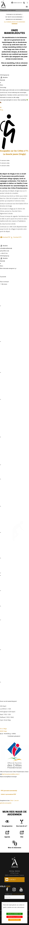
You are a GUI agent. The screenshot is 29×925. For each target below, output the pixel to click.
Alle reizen (4, 284)
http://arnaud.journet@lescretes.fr (10, 774)
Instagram (14, 889)
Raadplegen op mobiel (9, 239)
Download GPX (17, 237)
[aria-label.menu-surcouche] (4, 274)
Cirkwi (11, 800)
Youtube (21, 889)
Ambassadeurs (18, 2)
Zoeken (24, 3)
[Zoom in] (1, 723)
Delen (20, 239)
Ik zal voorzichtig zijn (5, 105)
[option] (14, 81)
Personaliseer (14, 919)
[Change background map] (1, 699)
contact (12, 880)
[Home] (3, 4)
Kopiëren (4, 736)
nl (27, 2)
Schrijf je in (14, 894)
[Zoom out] (4, 723)
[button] (14, 268)
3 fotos (4, 168)
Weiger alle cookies (14, 916)
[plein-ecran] (1, 274)
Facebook (7, 889)
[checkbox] (15, 305)
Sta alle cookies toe (14, 914)
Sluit (1, 786)
